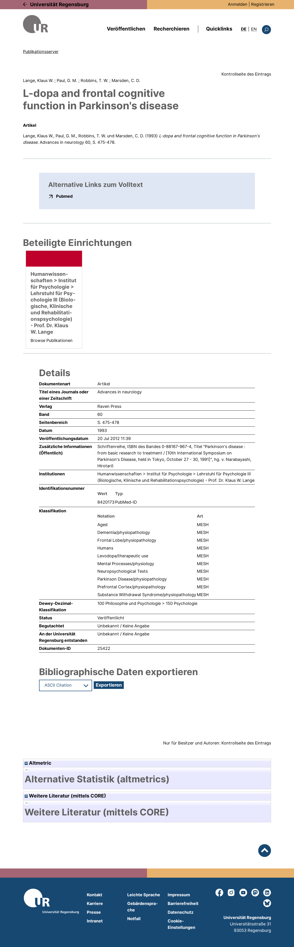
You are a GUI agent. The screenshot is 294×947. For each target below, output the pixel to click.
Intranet (95, 921)
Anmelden (237, 4)
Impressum (179, 894)
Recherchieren (171, 29)
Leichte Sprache (143, 894)
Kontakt (94, 894)
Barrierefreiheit (183, 903)
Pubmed (64, 196)
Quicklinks (219, 29)
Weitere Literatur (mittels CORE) (67, 796)
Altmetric (39, 763)
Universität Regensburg (59, 4)
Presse (94, 912)
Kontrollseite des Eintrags (246, 74)
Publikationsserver (41, 51)
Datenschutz (180, 912)
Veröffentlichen (126, 29)
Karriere (95, 903)
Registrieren (262, 4)
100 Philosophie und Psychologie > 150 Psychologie (147, 603)
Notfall (134, 918)
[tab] (147, 779)
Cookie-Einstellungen (181, 924)
